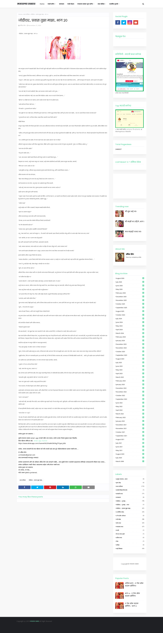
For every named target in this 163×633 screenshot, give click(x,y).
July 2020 (130, 458)
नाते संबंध (130, 519)
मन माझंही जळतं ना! (133, 231)
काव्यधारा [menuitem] (61, 4)
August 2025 (130, 311)
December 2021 (130, 425)
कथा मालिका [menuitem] (101, 4)
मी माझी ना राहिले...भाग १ (134, 221)
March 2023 (130, 377)
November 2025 (130, 300)
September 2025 (130, 308)
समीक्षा (130, 545)
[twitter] (123, 22)
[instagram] (129, 22)
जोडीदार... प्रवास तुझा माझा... (36, 480)
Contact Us (89, 625)
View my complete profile (133, 257)
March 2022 (130, 414)
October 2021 (130, 432)
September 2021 (130, 436)
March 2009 (130, 461)
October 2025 (130, 304)
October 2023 (130, 352)
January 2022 (130, 421)
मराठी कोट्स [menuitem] (70, 4)
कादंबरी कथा (130, 494)
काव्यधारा (130, 497)
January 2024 (130, 341)
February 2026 (130, 293)
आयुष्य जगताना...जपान (130, 479)
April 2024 (130, 330)
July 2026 (130, 282)
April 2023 (130, 373)
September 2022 (130, 399)
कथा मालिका (27, 14)
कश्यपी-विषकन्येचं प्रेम (130, 490)
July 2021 (130, 443)
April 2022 (130, 410)
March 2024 (130, 333)
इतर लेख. (130, 483)
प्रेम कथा (130, 523)
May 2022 (130, 406)
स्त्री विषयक (130, 549)
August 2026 (130, 278)
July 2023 (130, 362)
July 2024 (130, 319)
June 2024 (130, 322)
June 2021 (130, 447)
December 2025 (130, 297)
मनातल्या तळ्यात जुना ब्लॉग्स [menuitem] (85, 4)
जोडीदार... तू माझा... (130, 501)
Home (20, 14)
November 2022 (130, 392)
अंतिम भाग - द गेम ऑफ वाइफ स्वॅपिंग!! (134, 584)
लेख (130, 541)
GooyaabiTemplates (99, 629)
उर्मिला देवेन (23, 25)
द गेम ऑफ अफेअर (130, 516)
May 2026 (130, 289)
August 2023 (130, 359)
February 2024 (130, 337)
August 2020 (130, 454)
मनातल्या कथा (130, 527)
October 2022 (130, 395)
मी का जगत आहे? (130, 534)
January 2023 (130, 384)
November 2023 (130, 348)
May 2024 (130, 326)
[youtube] (135, 22)
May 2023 (130, 370)
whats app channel (41, 441)
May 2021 (130, 450)
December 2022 (130, 388)
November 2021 (130, 428)
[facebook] (117, 22)
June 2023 (130, 366)
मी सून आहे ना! (130, 211)
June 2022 (130, 403)
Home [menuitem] (42, 4)
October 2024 (130, 315)
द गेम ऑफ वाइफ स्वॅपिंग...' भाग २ (131, 604)
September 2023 (130, 355)
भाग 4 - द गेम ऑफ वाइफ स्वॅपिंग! (132, 594)
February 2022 (130, 417)
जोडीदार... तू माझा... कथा (130, 505)
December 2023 (130, 344)
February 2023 (130, 381)
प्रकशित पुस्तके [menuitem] (113, 4)
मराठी (130, 530)
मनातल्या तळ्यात (26, 3)
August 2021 (130, 439)
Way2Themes (76, 629)
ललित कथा (130, 538)
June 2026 (130, 286)
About (80, 625)
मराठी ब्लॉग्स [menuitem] (51, 4)
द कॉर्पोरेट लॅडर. (130, 512)
